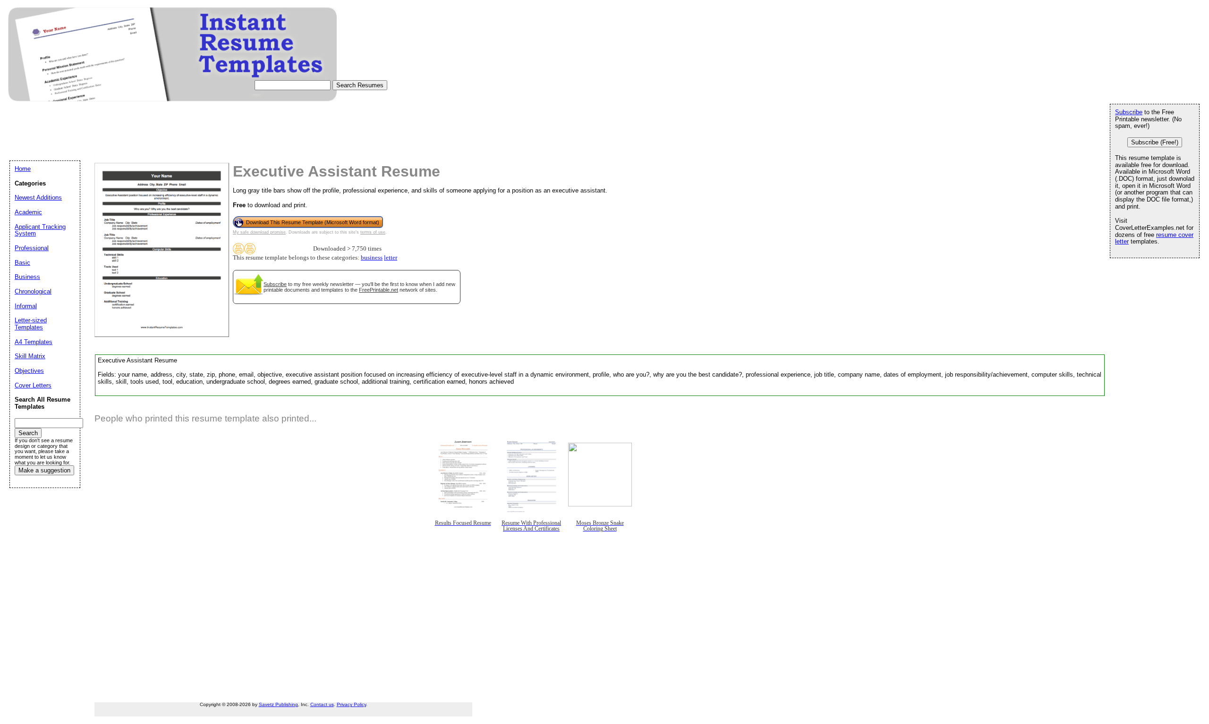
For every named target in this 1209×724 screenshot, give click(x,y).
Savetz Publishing (278, 704)
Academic (28, 212)
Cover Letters (33, 385)
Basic (22, 262)
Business (27, 276)
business (372, 257)
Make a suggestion (44, 470)
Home (23, 168)
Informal (26, 306)
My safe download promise (259, 232)
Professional (32, 248)
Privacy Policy (351, 704)
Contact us (322, 704)
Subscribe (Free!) (1154, 142)
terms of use (372, 232)
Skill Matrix (30, 356)
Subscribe (275, 284)
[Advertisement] (181, 139)
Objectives (29, 370)
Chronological (33, 291)
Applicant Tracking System (40, 230)
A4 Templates (33, 341)
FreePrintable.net (378, 290)
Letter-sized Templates (31, 324)
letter (390, 257)
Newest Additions (38, 197)
